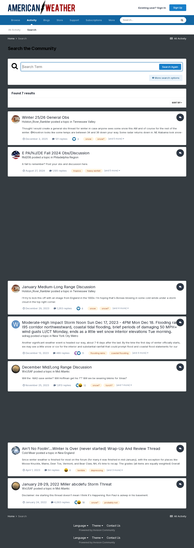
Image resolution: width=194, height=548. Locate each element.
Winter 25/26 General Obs (45, 117)
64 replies (53, 469)
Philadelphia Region (66, 157)
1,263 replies (64, 308)
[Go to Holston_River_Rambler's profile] (16, 119)
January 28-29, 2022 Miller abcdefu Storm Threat (67, 484)
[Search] (182, 20)
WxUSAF (27, 371)
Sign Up (177, 7)
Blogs (46, 20)
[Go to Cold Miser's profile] (16, 450)
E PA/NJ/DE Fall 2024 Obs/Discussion (55, 153)
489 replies (63, 352)
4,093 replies (61, 502)
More (112, 20)
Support (74, 20)
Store (60, 20)
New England (66, 452)
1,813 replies (63, 385)
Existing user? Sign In (152, 7)
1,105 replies (59, 170)
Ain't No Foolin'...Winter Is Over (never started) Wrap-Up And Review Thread (91, 448)
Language (80, 525)
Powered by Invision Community (97, 530)
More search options (166, 77)
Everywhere (166, 20)
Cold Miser (28, 452)
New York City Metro (65, 335)
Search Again (170, 66)
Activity (32, 20)
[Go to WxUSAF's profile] (16, 369)
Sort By (176, 102)
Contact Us (113, 525)
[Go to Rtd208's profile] (16, 155)
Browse (15, 20)
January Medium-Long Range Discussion (58, 287)
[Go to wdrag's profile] (16, 324)
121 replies (61, 138)
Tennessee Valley (84, 121)
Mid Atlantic (63, 371)
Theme (97, 525)
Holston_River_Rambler (36, 121)
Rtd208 (26, 157)
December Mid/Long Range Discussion (57, 367)
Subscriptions (94, 20)
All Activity (14, 29)
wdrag (26, 335)
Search (31, 29)
